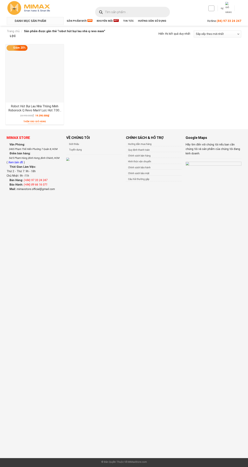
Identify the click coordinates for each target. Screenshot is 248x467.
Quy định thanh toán (139, 150)
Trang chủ (13, 31)
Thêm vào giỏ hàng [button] (34, 121)
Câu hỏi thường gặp (138, 179)
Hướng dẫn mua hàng (140, 144)
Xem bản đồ (16, 162)
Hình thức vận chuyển (139, 161)
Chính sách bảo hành (139, 167)
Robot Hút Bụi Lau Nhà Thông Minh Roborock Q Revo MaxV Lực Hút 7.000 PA (34, 108)
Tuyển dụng (75, 149)
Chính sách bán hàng (139, 155)
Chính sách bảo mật (138, 173)
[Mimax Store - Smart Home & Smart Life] (35, 8)
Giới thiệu (74, 144)
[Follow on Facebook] (211, 8)
